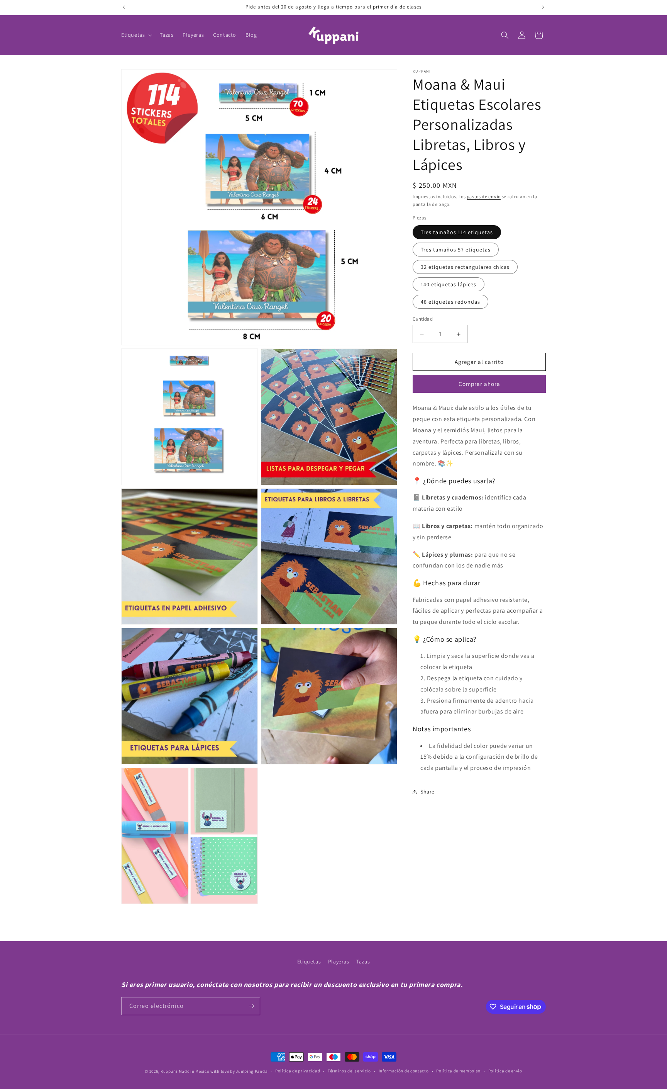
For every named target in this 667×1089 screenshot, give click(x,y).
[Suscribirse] (251, 1006)
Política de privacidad (297, 1071)
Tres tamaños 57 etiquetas (456, 249)
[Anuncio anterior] (123, 7)
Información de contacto (404, 1071)
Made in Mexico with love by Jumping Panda (223, 1071)
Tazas (363, 961)
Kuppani (169, 1071)
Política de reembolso (458, 1071)
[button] (136, 35)
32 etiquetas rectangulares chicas (465, 266)
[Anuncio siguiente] (543, 7)
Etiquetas (309, 961)
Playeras (338, 961)
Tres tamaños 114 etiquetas (457, 232)
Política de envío (505, 1071)
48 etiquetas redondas (450, 301)
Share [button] (427, 791)
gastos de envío (484, 196)
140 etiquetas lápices (448, 284)
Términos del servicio (349, 1071)
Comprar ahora (479, 384)
